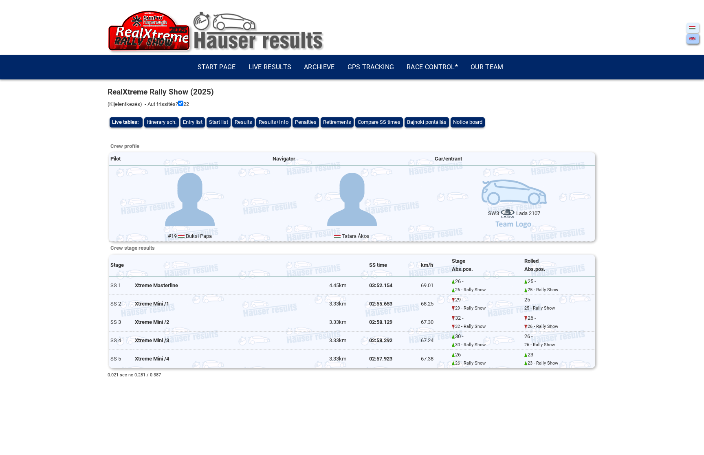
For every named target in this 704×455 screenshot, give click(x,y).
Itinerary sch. (161, 122)
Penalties (306, 122)
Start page (217, 67)
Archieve (319, 67)
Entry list (192, 122)
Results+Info (273, 122)
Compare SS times (379, 122)
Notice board (467, 122)
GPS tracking (371, 67)
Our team (487, 67)
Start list (218, 122)
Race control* (432, 67)
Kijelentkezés (124, 104)
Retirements (337, 122)
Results (243, 122)
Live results (270, 67)
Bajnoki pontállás (427, 122)
